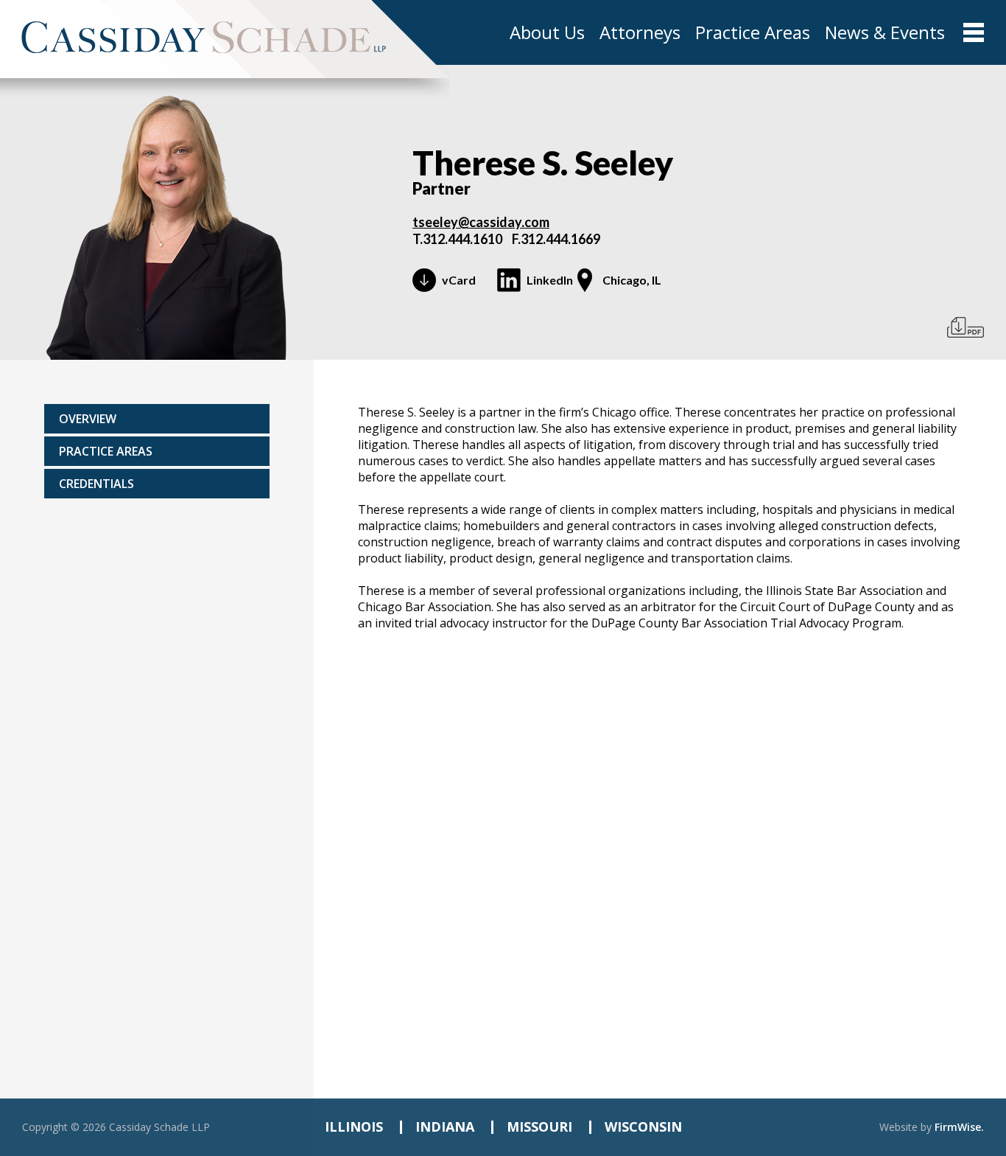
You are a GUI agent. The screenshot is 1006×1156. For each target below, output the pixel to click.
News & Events (885, 32)
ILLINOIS (354, 1126)
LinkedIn (550, 280)
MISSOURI (539, 1126)
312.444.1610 (462, 239)
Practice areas (105, 451)
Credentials (96, 484)
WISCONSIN (643, 1126)
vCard (459, 280)
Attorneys (639, 32)
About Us (547, 32)
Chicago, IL (631, 280)
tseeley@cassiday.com (480, 222)
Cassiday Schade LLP (159, 1127)
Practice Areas (752, 32)
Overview (87, 419)
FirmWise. (959, 1127)
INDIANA (444, 1126)
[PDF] (965, 327)
